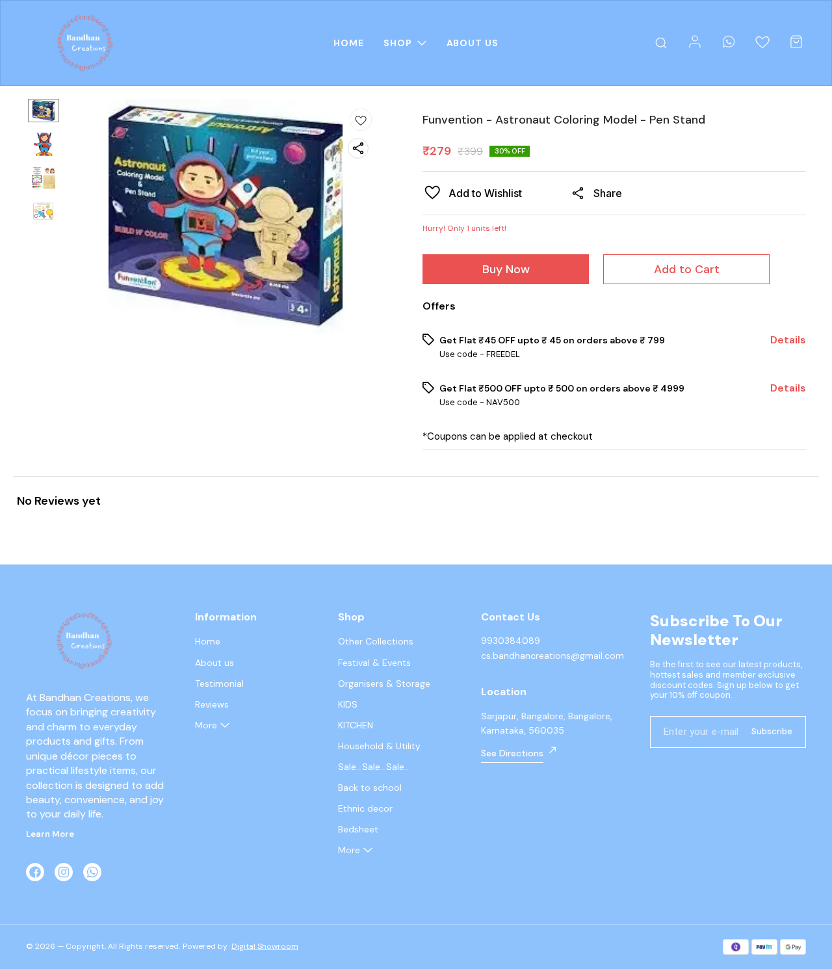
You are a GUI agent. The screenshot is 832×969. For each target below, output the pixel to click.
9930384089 (510, 640)
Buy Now (506, 269)
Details (788, 340)
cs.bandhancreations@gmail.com (552, 655)
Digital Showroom (264, 946)
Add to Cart (687, 269)
